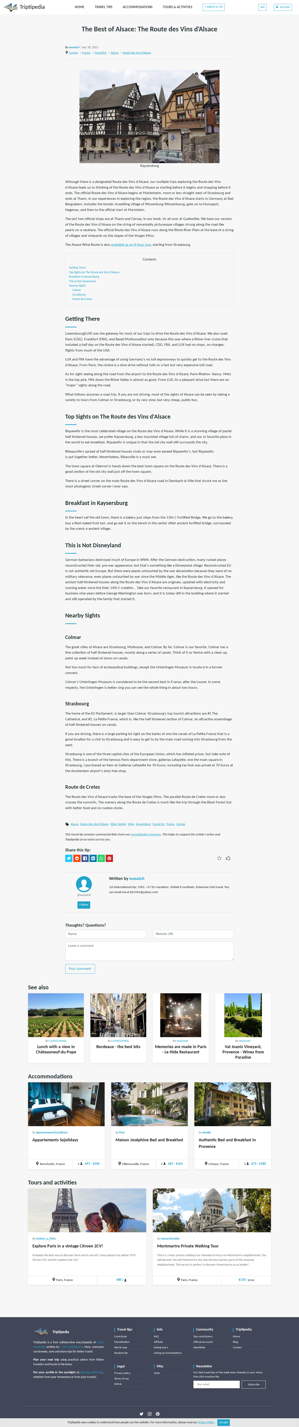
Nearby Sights (77, 285)
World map (120, 1347)
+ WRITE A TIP (214, 7)
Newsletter (199, 1347)
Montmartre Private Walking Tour (188, 1246)
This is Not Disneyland (82, 281)
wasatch (74, 47)
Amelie (206, 1132)
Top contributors (203, 1336)
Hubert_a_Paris (46, 1238)
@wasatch (84, 895)
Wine (131, 824)
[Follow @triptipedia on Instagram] (149, 1414)
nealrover (182, 1041)
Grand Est (101, 53)
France (86, 53)
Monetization (122, 1342)
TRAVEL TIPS (103, 7)
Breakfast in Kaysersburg (84, 276)
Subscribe (253, 1384)
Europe (73, 53)
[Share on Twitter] (68, 858)
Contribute (120, 1336)
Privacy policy (122, 1373)
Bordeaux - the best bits (118, 1047)
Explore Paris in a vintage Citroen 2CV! (67, 1246)
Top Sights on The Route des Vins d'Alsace (94, 272)
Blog (235, 1342)
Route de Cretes (82, 299)
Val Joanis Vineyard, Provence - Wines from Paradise (243, 1052)
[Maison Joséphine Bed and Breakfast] (149, 1104)
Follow (83, 904)
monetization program (146, 834)
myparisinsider (170, 1238)
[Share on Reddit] (77, 858)
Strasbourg (79, 294)
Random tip (121, 1353)
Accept (223, 1422)
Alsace (115, 53)
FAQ (156, 1336)
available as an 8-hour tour (131, 245)
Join (262, 7)
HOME (79, 7)
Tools (157, 1373)
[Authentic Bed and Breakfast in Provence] (232, 1104)
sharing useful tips (91, 1372)
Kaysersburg (143, 824)
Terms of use (121, 1378)
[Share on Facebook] (85, 858)
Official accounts (203, 1342)
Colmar (76, 290)
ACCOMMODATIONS (137, 7)
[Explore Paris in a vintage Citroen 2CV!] (87, 1210)
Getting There (77, 267)
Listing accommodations (168, 1353)
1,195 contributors (71, 1347)
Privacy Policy (206, 1422)
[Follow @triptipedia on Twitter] (141, 1414)
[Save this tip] (219, 858)
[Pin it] (109, 858)
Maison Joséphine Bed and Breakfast (149, 1140)
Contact (237, 1347)
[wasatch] (84, 884)
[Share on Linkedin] (93, 858)
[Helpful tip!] (228, 858)
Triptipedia (31, 7)
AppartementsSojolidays (52, 1132)
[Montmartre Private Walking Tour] (212, 1210)
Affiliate (158, 1342)
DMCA (118, 1384)
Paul (122, 1132)
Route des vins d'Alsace (137, 53)
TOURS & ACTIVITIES (177, 7)
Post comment (80, 969)
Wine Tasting (118, 824)
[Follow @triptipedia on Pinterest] (158, 1414)
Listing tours (161, 1347)
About (236, 1336)
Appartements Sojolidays (55, 1140)
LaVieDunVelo (57, 1041)
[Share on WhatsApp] (101, 858)
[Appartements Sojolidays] (66, 1104)
